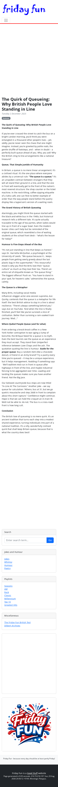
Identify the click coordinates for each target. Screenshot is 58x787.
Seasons (8, 586)
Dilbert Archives (12, 625)
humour (6, 118)
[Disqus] (29, 481)
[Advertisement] (29, 61)
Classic (7, 595)
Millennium (10, 598)
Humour (8, 565)
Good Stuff (32, 773)
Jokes (6, 559)
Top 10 (7, 601)
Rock (6, 592)
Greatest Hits (10, 605)
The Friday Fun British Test (17, 622)
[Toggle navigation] (6, 20)
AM (6, 589)
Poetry (7, 568)
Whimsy (8, 562)
